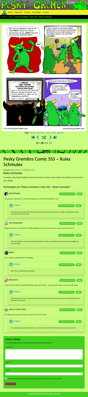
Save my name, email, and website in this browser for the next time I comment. (35, 379)
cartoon (32, 132)
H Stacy (32, 170)
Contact (46, 12)
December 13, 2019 (19, 170)
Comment (8, 347)
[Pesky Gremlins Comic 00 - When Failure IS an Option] (33, 137)
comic (47, 132)
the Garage (36, 12)
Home (10, 12)
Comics (10, 16)
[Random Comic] (44, 137)
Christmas (40, 132)
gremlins (60, 132)
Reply (80, 194)
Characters (18, 12)
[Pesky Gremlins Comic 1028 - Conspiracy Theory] (55, 137)
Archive (27, 12)
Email (7, 370)
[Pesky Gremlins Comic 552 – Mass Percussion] (38, 137)
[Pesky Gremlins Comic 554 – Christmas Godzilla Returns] (50, 137)
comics (53, 132)
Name (7, 362)
